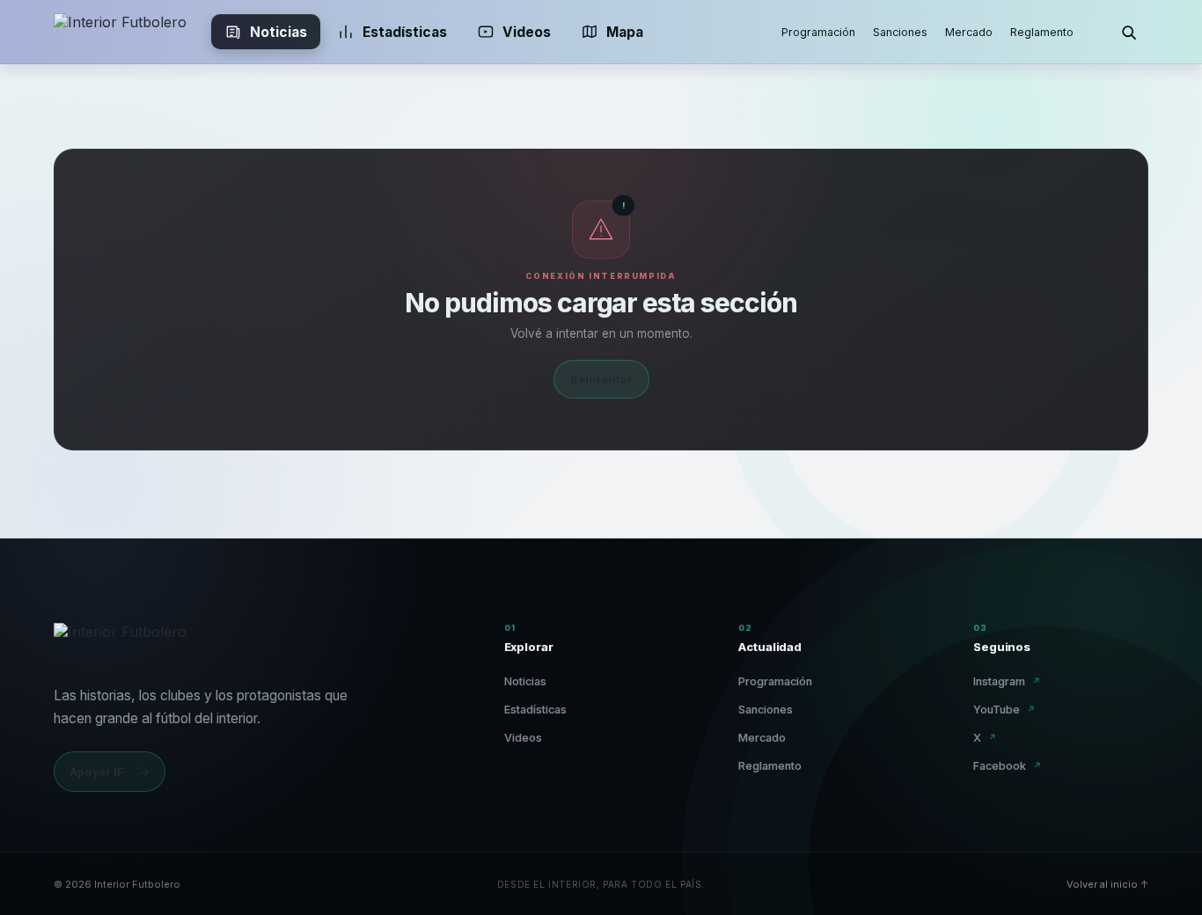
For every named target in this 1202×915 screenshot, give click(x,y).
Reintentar (601, 379)
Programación (818, 32)
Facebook (1007, 765)
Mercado (969, 32)
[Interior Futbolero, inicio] (120, 31)
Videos (526, 32)
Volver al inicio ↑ (1107, 884)
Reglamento (1042, 32)
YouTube (1004, 709)
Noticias (278, 32)
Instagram (1007, 681)
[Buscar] (1129, 31)
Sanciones (900, 32)
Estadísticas (405, 32)
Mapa (624, 32)
